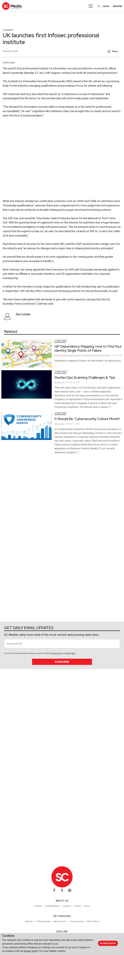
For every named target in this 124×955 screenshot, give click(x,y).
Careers (78, 906)
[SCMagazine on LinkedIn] (70, 890)
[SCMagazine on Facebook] (54, 890)
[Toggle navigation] (90, 6)
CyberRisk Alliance (52, 906)
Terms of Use (56, 653)
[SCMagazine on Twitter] (62, 890)
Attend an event (60, 921)
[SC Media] (11, 6)
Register (117, 6)
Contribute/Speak (43, 921)
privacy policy (31, 951)
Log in (105, 6)
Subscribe (62, 661)
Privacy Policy (70, 653)
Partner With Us (93, 921)
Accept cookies (108, 943)
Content (8, 30)
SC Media (38, 906)
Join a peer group (76, 921)
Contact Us (67, 906)
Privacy (87, 906)
